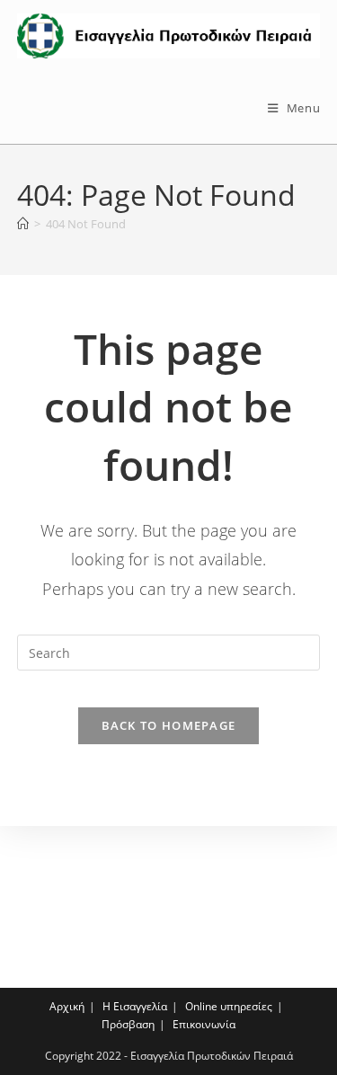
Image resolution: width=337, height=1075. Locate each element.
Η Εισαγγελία (134, 1006)
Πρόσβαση (128, 1024)
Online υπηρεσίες (228, 1006)
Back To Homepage (169, 725)
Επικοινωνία (204, 1024)
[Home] (23, 224)
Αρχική (66, 1006)
